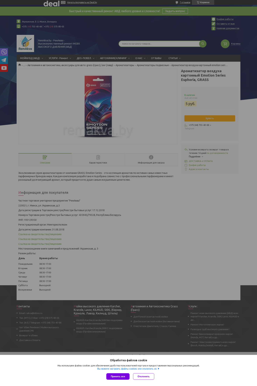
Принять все (118, 376)
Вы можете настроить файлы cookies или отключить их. (127, 368)
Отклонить (144, 376)
